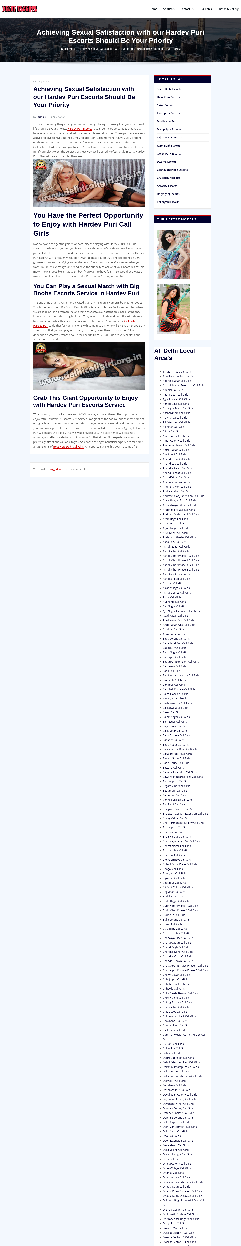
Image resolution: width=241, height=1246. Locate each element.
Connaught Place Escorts (172, 170)
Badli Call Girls (171, 671)
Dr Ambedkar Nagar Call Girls (181, 1219)
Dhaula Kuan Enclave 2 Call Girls (182, 1196)
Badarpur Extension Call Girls (181, 661)
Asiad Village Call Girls (176, 588)
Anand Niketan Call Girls (177, 468)
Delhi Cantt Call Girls (175, 1131)
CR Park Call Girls (173, 1044)
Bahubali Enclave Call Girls (179, 689)
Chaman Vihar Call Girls (177, 933)
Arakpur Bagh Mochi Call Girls (181, 514)
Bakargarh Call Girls (175, 698)
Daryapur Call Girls (174, 1081)
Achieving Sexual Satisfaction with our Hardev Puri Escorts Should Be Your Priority (129, 48)
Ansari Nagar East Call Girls (179, 500)
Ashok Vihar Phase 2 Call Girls (181, 560)
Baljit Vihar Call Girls (175, 731)
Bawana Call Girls (173, 767)
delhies (39, 116)
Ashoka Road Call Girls (176, 579)
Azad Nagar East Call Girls (178, 620)
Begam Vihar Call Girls (176, 786)
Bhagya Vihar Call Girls (177, 818)
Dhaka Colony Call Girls (177, 1163)
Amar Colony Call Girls (176, 440)
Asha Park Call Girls (175, 542)
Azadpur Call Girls (174, 629)
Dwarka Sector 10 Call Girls (179, 1237)
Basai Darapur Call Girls (177, 754)
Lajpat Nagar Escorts (170, 137)
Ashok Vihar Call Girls (176, 551)
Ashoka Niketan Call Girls (178, 574)
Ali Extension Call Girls (176, 422)
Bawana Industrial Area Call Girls (183, 777)
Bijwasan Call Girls (174, 878)
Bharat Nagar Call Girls (177, 846)
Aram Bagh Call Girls (175, 519)
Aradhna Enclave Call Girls (179, 509)
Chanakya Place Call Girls (178, 938)
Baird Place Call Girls (175, 694)
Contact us (187, 9)
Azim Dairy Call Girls (175, 634)
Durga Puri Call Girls (175, 1223)
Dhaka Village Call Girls (177, 1168)
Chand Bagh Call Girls (176, 947)
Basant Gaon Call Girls (176, 758)
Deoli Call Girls (172, 1136)
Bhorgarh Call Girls (174, 873)
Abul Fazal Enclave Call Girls (180, 376)
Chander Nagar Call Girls (178, 952)
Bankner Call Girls (174, 740)
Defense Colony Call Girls (178, 1117)
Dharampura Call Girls (176, 1177)
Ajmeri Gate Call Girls (176, 404)
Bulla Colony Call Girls (176, 919)
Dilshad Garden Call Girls (178, 1209)
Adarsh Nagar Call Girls (177, 381)
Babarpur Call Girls (174, 648)
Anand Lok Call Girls (175, 463)
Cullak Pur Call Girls (175, 1048)
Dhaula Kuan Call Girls (176, 1186)
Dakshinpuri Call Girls (176, 1071)
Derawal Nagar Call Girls (178, 1154)
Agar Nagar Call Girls (175, 394)
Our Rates (205, 9)
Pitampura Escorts (168, 113)
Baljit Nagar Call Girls (176, 726)
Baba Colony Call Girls (176, 638)
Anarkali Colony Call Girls (178, 482)
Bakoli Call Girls (172, 712)
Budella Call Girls (173, 896)
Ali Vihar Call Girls (173, 427)
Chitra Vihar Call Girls (176, 1007)
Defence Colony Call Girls (178, 1108)
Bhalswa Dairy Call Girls (177, 836)
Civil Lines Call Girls (174, 1030)
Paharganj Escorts (168, 202)
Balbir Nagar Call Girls (176, 717)
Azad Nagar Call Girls (175, 615)
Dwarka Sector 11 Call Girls (179, 1242)
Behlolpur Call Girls (174, 795)
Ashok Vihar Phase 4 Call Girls (181, 569)
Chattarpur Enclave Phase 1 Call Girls (185, 965)
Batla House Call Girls (176, 763)
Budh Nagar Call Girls (176, 901)
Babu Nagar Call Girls (176, 652)
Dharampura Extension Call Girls (183, 1182)
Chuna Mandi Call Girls (177, 1025)
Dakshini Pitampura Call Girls (181, 1067)
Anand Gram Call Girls (176, 459)
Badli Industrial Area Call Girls (181, 675)
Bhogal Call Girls (173, 869)
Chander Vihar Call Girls (177, 956)
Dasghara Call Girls (174, 1085)
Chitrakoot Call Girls (175, 1011)
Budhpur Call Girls (174, 915)
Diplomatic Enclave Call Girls (180, 1214)
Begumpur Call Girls (175, 790)
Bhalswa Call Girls (173, 832)
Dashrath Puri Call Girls (177, 1090)
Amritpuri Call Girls (174, 454)
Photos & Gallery (228, 9)
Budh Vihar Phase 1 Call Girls (180, 906)
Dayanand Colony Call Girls (179, 1099)
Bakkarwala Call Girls (175, 708)
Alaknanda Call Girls (175, 417)
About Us (169, 9)
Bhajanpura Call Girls (176, 827)
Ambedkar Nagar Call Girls (179, 445)
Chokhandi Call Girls (175, 1021)
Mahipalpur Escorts (169, 129)
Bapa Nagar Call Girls (176, 744)
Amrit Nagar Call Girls (176, 450)
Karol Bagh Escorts (168, 145)
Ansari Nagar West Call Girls (180, 505)
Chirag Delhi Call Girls (176, 998)
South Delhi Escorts (169, 89)
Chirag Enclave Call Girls (177, 1002)
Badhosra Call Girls (174, 666)
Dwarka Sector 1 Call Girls (178, 1232)
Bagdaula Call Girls (174, 680)
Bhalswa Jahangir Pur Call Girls (181, 841)
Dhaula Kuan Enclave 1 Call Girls (182, 1191)
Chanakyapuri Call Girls (177, 942)
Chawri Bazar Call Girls (176, 975)
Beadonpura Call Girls (176, 781)
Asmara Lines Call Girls (177, 592)
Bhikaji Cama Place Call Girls (180, 864)
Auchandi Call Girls (174, 602)
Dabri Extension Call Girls (178, 1057)
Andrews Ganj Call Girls (177, 491)
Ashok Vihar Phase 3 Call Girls (181, 565)
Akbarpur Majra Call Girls (178, 408)
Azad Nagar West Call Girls (179, 625)
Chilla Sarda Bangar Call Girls (180, 993)
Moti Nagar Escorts (169, 121)
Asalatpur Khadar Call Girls (179, 537)
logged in (55, 469)
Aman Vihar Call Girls (176, 436)
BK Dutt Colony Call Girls (178, 887)
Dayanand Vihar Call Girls (178, 1104)
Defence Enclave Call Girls (178, 1113)
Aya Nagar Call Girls (175, 606)
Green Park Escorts (169, 153)
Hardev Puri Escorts (79, 128)
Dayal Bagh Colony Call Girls (180, 1094)
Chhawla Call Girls (174, 988)
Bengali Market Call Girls (178, 800)
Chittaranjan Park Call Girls (179, 1016)
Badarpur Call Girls (174, 657)
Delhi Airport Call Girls (176, 1122)
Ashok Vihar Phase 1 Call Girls (181, 556)
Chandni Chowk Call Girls (178, 961)
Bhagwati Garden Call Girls (179, 809)
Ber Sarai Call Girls (174, 804)
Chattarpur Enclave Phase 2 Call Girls (185, 970)
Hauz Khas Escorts (168, 97)
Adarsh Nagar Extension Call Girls (183, 385)
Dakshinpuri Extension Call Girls (182, 1076)
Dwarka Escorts (166, 161)
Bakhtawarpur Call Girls (177, 703)
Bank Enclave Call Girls (176, 735)
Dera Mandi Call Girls (176, 1145)
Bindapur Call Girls (174, 883)
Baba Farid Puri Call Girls (178, 643)
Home (153, 9)
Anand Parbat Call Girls (177, 473)
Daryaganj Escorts (168, 194)
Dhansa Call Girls (173, 1173)
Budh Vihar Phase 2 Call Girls (180, 910)
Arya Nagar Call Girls (175, 533)
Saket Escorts (165, 105)
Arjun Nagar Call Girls (176, 528)
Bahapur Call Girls (174, 684)
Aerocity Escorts (167, 186)
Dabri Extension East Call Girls (181, 1062)
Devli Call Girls (171, 1159)
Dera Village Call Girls (176, 1150)
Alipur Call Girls (172, 431)
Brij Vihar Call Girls (174, 892)
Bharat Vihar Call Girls (176, 850)
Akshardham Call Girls (176, 413)
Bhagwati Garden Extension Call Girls (185, 813)
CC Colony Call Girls (175, 929)
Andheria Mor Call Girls (177, 486)
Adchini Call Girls (173, 390)
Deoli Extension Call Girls (178, 1140)
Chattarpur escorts (169, 178)
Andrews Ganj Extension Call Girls (183, 496)
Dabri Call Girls (172, 1053)
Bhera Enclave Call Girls (177, 859)
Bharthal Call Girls (174, 855)
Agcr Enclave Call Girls (176, 399)
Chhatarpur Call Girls (176, 984)
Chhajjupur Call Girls (175, 979)
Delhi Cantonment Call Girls (180, 1127)
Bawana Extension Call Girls (180, 772)
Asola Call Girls (172, 597)
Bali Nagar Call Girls (175, 721)
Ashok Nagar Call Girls (176, 546)
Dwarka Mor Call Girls (176, 1228)
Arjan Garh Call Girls (175, 523)
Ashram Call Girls (173, 583)
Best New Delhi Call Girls (68, 446)
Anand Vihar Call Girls (176, 477)
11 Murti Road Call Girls (177, 371)
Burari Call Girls (172, 924)
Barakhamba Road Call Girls (180, 749)
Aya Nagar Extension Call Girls (181, 611)
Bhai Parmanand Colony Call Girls (183, 823)
